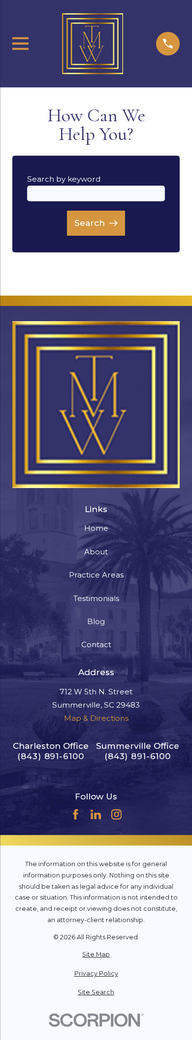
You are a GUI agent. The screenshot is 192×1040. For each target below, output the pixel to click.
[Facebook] (75, 814)
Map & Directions (96, 718)
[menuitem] (96, 954)
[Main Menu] (20, 43)
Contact (96, 644)
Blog (96, 621)
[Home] (92, 43)
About (96, 551)
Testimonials (96, 598)
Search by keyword (63, 179)
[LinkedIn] (96, 814)
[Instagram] (116, 814)
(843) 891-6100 (50, 756)
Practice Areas (96, 574)
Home (96, 528)
